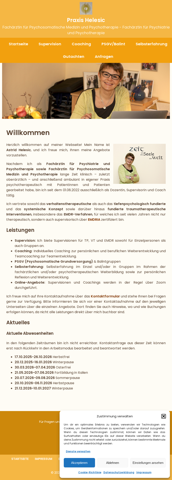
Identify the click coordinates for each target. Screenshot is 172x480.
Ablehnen (112, 462)
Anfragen (104, 56)
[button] (164, 416)
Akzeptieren (79, 462)
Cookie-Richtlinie (89, 472)
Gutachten (73, 56)
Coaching (81, 44)
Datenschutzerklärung (118, 472)
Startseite (18, 44)
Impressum (143, 472)
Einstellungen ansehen (148, 462)
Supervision (50, 44)
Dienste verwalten (78, 451)
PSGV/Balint (113, 44)
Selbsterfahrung (151, 44)
